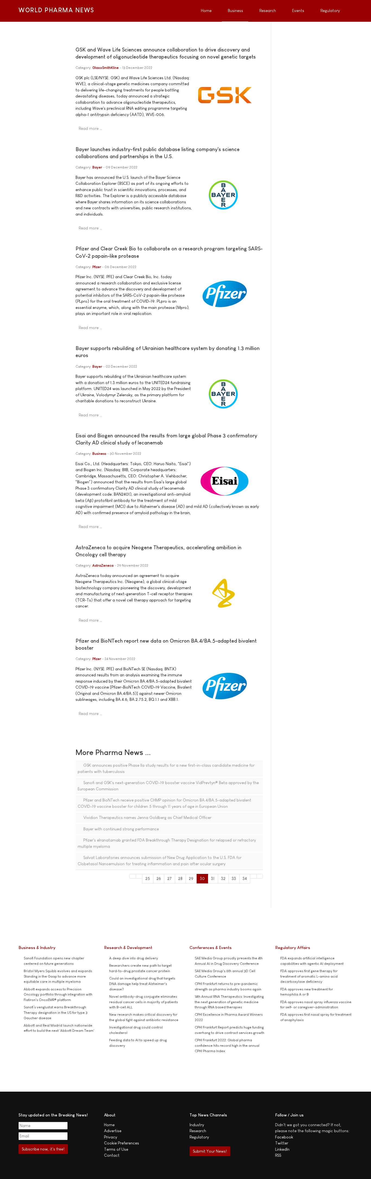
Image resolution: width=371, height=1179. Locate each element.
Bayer (97, 167)
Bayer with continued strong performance (120, 829)
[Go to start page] (132, 876)
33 (234, 878)
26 (158, 878)
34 (245, 878)
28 (180, 878)
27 (169, 878)
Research (198, 1130)
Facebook (284, 1137)
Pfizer (96, 267)
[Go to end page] (259, 876)
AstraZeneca (103, 565)
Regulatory (199, 1137)
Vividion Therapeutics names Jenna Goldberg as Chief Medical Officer (146, 817)
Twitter (281, 1143)
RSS (278, 1155)
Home (109, 1124)
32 (223, 878)
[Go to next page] (253, 876)
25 (147, 878)
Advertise (112, 1130)
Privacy (110, 1137)
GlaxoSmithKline (105, 68)
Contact (112, 1155)
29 (191, 878)
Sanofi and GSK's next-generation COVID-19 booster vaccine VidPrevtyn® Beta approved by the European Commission (168, 785)
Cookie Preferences (121, 1143)
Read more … (90, 128)
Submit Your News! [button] (210, 1151)
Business (99, 454)
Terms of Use (116, 1149)
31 (213, 878)
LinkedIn (282, 1149)
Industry (197, 1124)
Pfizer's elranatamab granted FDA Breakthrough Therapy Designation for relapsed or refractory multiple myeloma (167, 843)
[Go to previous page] (139, 876)
